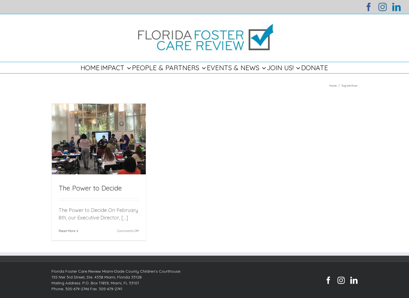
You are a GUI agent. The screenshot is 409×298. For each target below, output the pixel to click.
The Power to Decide (90, 188)
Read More (67, 231)
